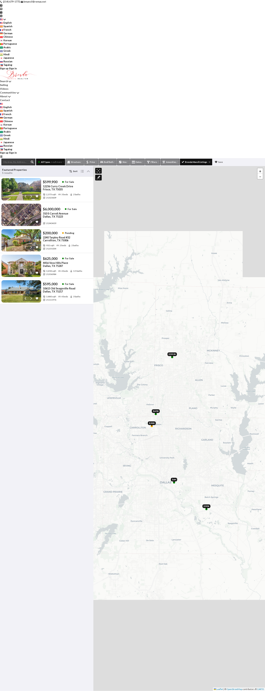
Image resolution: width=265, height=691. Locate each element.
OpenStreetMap (234, 689)
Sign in (13, 68)
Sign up (4, 68)
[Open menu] (1, 156)
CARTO (260, 689)
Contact (5, 100)
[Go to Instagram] (1, 8)
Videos (4, 88)
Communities (8, 92)
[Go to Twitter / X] (1, 12)
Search (4, 81)
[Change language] (3, 19)
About (4, 96)
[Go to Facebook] (1, 5)
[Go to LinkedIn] (1, 15)
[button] (260, 171)
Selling (4, 84)
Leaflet (219, 689)
